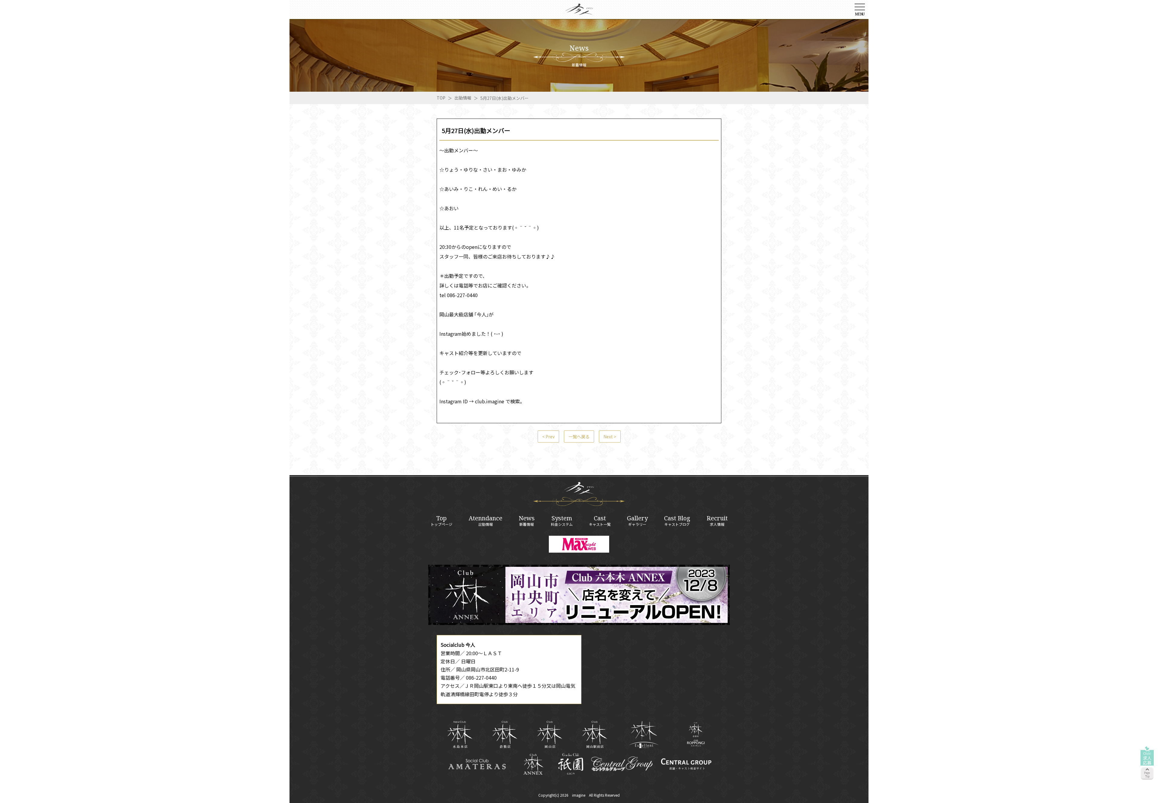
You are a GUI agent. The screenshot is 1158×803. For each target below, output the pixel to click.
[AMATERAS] (477, 764)
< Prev (548, 436)
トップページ (441, 520)
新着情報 (527, 520)
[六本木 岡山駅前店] (594, 734)
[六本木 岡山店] (549, 734)
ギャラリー (637, 520)
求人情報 (717, 520)
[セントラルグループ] (622, 764)
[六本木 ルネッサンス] (696, 734)
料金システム (562, 520)
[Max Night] (579, 544)
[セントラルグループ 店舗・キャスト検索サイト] (686, 764)
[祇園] (571, 764)
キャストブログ (677, 520)
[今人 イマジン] (579, 11)
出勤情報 (462, 98)
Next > (609, 436)
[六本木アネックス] (579, 623)
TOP (441, 98)
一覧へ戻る (579, 436)
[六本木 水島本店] (459, 734)
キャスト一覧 (600, 520)
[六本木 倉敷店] (504, 734)
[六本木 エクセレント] (644, 734)
